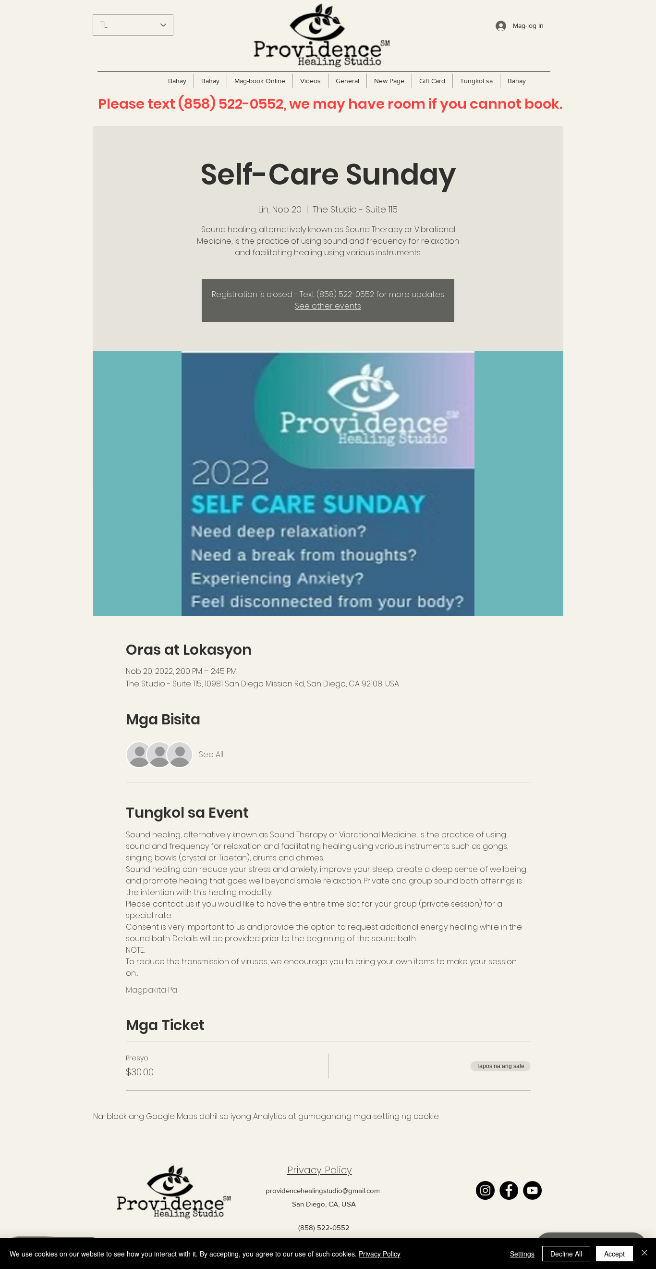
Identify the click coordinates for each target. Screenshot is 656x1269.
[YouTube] (532, 1190)
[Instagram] (485, 1190)
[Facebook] (508, 1190)
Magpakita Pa (151, 990)
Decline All (566, 1253)
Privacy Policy (319, 1170)
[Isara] (644, 1253)
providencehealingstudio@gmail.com (323, 1190)
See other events (328, 305)
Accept (614, 1253)
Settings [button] (522, 1253)
